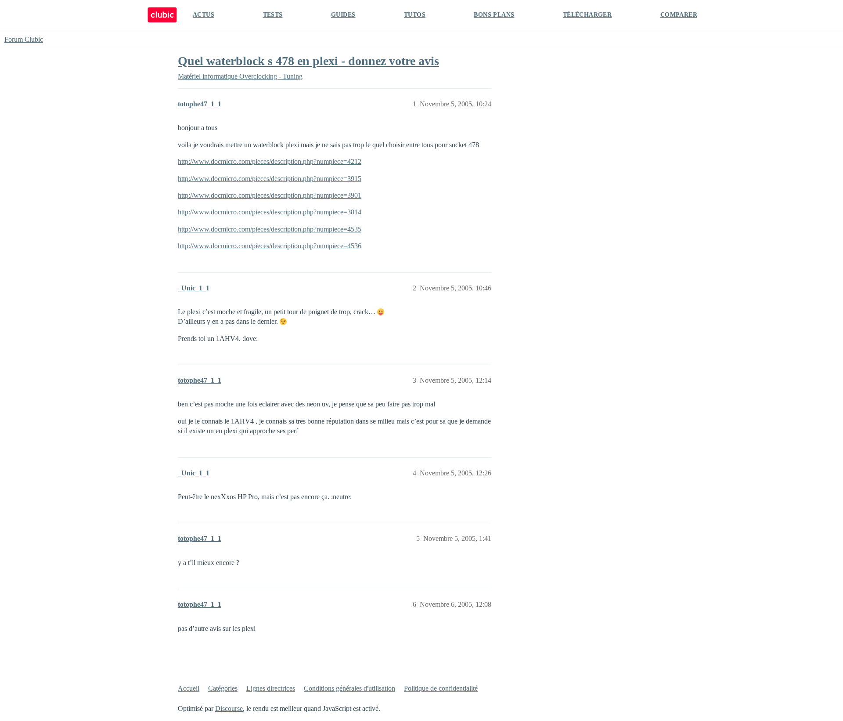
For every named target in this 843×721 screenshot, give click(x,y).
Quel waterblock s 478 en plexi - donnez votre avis (308, 61)
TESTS (273, 14)
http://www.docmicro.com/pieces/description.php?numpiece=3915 (269, 178)
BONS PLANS (494, 14)
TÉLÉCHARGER (587, 14)
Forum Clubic (23, 39)
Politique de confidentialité (441, 688)
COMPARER (678, 14)
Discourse (229, 708)
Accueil (188, 688)
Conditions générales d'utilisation (349, 688)
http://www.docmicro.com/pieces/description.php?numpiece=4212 (269, 161)
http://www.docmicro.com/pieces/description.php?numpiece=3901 (269, 195)
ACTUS (203, 14)
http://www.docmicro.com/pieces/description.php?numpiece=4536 (269, 246)
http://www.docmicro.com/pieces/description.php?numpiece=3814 (269, 212)
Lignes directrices (270, 688)
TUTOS (414, 14)
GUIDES (343, 14)
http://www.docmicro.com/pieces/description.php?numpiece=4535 (269, 229)
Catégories (223, 688)
